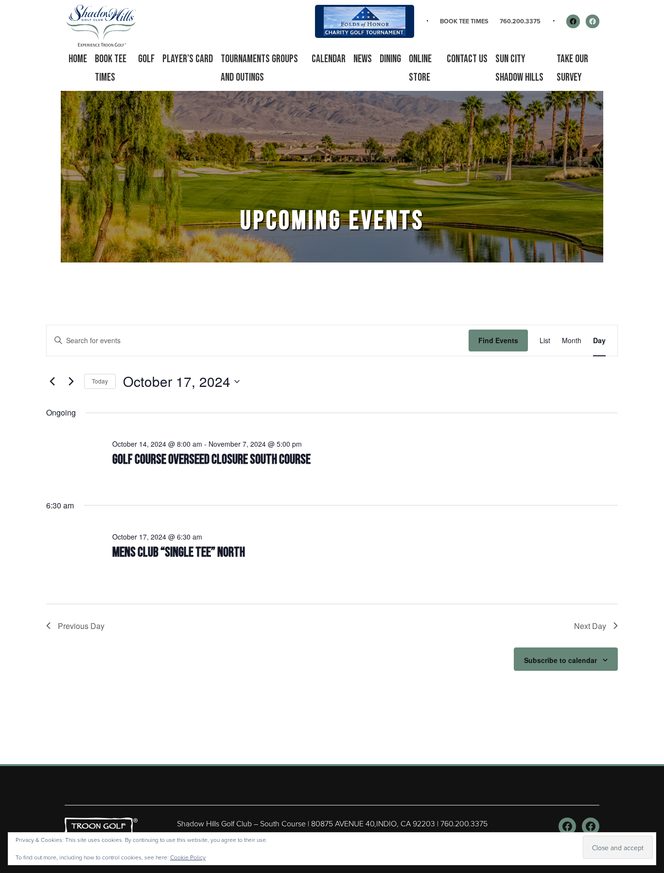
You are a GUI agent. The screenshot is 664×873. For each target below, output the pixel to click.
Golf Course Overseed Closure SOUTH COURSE (211, 460)
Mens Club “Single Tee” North (178, 552)
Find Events (498, 340)
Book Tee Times (464, 21)
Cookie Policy (188, 857)
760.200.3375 (520, 21)
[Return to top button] (651, 752)
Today (100, 381)
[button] (146, 59)
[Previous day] (52, 381)
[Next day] (71, 381)
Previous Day (81, 625)
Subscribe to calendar (560, 660)
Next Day (590, 625)
